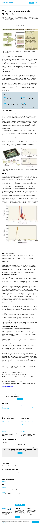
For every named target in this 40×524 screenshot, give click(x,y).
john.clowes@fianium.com (7, 386)
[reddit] (21, 25)
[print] (37, 25)
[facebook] (16, 25)
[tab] (5, 442)
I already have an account (20, 454)
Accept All (35, 521)
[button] (3, 2)
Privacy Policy (4, 522)
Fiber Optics (4, 8)
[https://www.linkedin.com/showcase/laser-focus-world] (30, 514)
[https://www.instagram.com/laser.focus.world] (29, 514)
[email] (23, 25)
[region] (20, 444)
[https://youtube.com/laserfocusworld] (31, 514)
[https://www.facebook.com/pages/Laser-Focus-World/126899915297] (27, 514)
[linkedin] (18, 25)
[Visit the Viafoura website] (35, 447)
